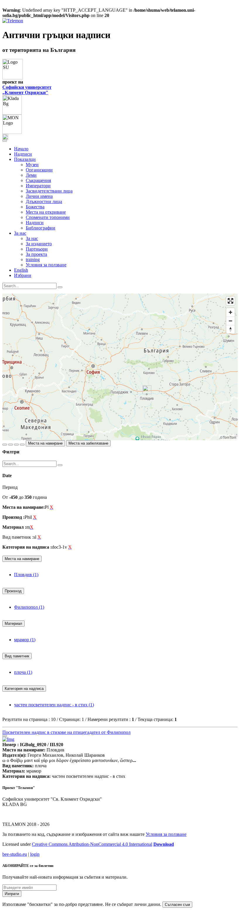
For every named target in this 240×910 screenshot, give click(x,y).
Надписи (23, 154)
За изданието (39, 243)
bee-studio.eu (14, 854)
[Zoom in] (230, 312)
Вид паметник (17, 656)
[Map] (120, 367)
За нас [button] (20, 233)
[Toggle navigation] (4, 141)
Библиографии (40, 227)
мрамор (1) (24, 639)
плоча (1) (23, 672)
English (21, 270)
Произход (13, 591)
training (33, 259)
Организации (39, 169)
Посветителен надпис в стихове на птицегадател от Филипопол (66, 732)
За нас (32, 238)
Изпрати (12, 894)
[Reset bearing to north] (230, 329)
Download (163, 844)
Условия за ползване (46, 264)
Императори (38, 185)
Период (10, 487)
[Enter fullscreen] (230, 301)
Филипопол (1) (29, 607)
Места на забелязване (88, 443)
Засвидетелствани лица (49, 190)
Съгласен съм (177, 904)
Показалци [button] (25, 159)
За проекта (36, 254)
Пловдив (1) (26, 574)
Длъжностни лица (44, 201)
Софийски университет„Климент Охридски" (27, 90)
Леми (31, 175)
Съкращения (38, 180)
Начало (21, 148)
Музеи (32, 164)
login (35, 854)
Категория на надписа (24, 688)
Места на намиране (45, 443)
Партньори (37, 248)
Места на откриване (46, 212)
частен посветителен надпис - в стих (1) (54, 704)
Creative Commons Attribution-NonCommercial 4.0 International (92, 844)
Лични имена (39, 196)
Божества (35, 206)
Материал (13, 623)
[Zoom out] (230, 321)
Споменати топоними (48, 217)
